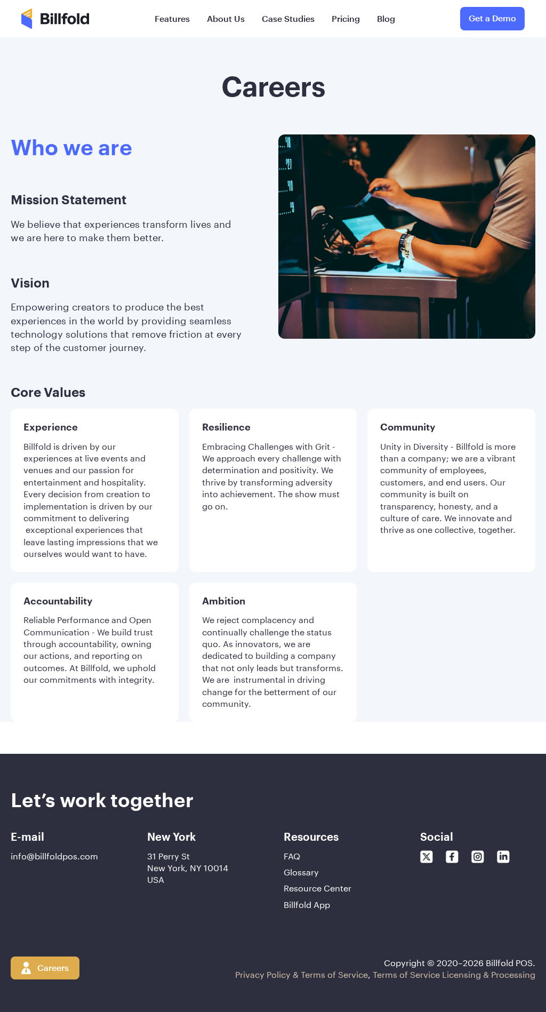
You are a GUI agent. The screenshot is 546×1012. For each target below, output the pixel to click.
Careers (53, 967)
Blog (386, 18)
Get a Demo (492, 18)
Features (172, 18)
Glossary (301, 871)
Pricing (346, 18)
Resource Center (317, 887)
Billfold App (307, 904)
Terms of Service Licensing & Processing (454, 973)
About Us (226, 18)
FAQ (292, 855)
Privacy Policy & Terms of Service (301, 973)
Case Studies (288, 18)
